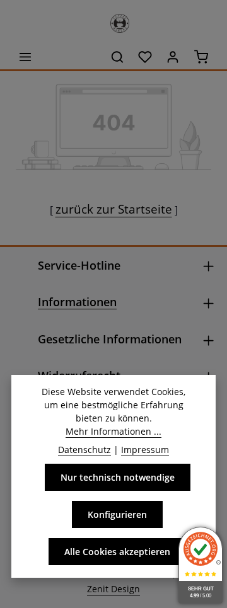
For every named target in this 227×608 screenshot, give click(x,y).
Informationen (77, 301)
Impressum (145, 450)
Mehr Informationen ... (113, 431)
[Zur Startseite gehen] (113, 20)
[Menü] (25, 56)
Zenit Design (113, 589)
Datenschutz (84, 450)
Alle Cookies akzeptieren (117, 552)
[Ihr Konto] (172, 56)
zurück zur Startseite (113, 208)
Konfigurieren (117, 514)
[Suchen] (117, 56)
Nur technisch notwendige (118, 477)
